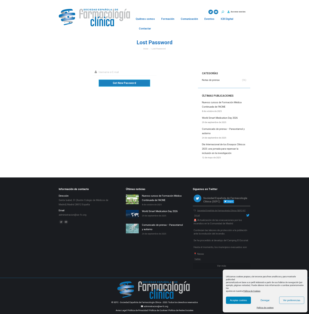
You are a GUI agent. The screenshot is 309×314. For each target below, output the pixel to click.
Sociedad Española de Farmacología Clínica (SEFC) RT (221, 210)
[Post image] (132, 199)
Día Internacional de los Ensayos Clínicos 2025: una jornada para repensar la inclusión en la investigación (223, 149)
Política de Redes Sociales (181, 310)
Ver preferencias (291, 300)
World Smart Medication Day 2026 (220, 117)
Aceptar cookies (238, 300)
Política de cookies (265, 308)
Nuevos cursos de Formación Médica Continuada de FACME (222, 104)
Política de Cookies (251, 291)
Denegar (265, 300)
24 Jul (197, 215)
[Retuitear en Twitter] (195, 210)
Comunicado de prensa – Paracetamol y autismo (223, 131)
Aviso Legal (121, 310)
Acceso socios (238, 11)
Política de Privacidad (138, 310)
